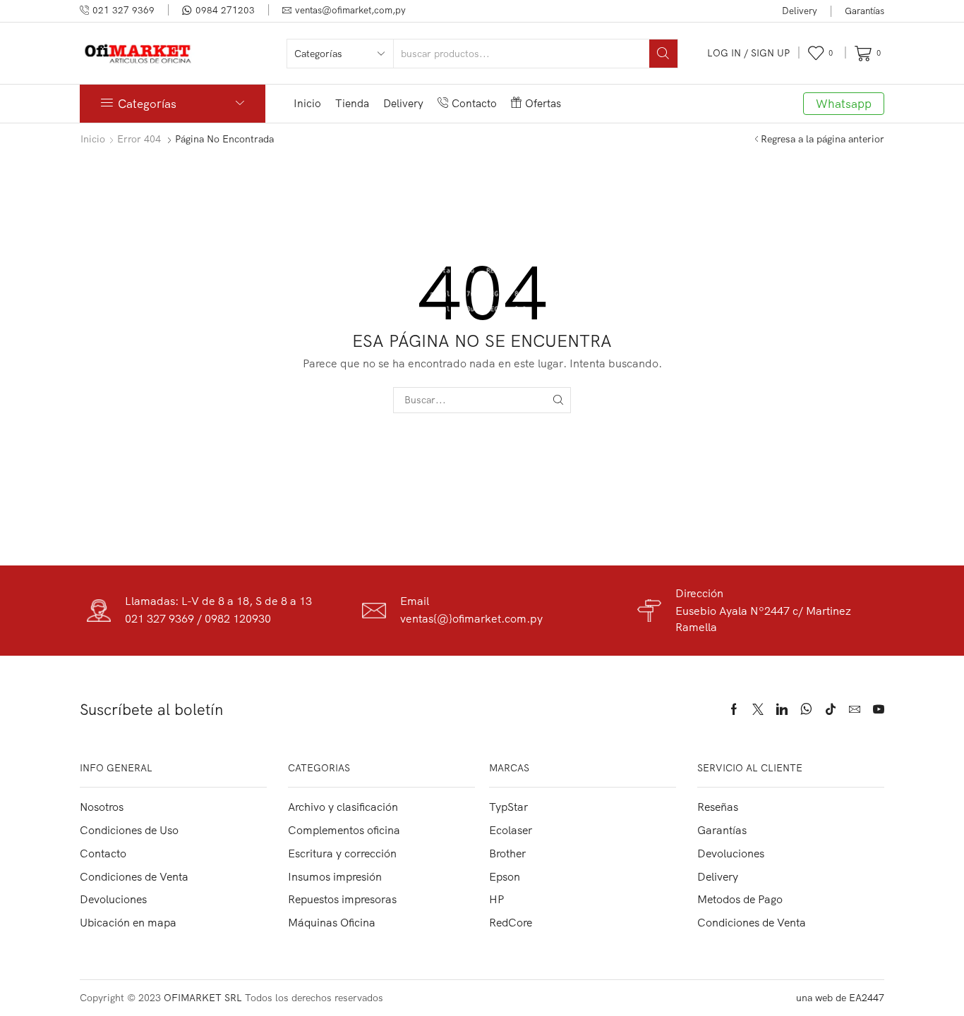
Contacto (474, 103)
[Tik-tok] (830, 709)
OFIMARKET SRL (203, 997)
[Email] (854, 709)
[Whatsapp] (806, 709)
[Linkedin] (782, 709)
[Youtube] (878, 709)
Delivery (799, 10)
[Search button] (663, 53)
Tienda (352, 103)
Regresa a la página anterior (822, 139)
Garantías (864, 10)
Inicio (307, 103)
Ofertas (543, 103)
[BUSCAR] (558, 400)
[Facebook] (734, 709)
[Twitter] (758, 709)
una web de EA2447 (840, 997)
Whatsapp (844, 103)
